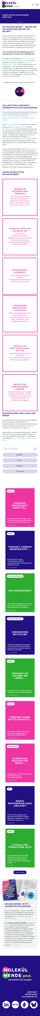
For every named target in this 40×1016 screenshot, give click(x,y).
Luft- (14, 127)
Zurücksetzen (20, 471)
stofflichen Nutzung (31, 149)
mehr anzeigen (20, 872)
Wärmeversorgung (24, 138)
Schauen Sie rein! (16, 945)
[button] (37, 5)
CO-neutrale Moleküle (13, 124)
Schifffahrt (22, 127)
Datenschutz (29, 997)
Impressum (31, 994)
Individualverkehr (7, 138)
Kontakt (32, 992)
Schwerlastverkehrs (8, 129)
